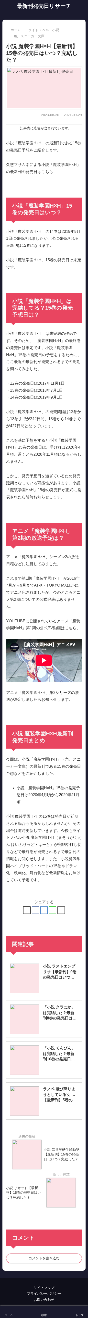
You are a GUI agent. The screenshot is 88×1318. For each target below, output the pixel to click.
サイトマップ (44, 1288)
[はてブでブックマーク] (44, 910)
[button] (61, 910)
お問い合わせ (44, 1300)
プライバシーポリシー (44, 1293)
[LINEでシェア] (52, 910)
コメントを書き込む (44, 1258)
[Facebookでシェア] (35, 910)
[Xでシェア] (27, 910)
